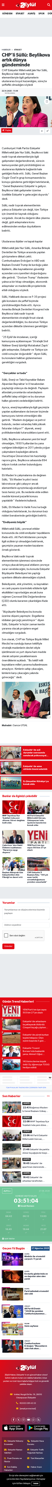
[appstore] (14, 1429)
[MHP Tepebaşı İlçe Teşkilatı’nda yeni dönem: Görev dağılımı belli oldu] (13, 807)
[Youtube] (28, 1420)
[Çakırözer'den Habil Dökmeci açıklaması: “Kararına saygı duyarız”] (13, 836)
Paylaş (8, 130)
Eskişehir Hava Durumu (35, 1442)
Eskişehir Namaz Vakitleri (13, 1451)
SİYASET (20, 13)
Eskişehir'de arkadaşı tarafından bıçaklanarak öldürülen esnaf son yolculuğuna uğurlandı (34, 1179)
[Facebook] (13, 1420)
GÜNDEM (7, 13)
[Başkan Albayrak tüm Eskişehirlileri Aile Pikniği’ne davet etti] (13, 864)
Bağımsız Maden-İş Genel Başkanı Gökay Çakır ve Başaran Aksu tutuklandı (35, 1109)
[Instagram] (23, 1420)
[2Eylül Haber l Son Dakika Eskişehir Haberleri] (26, 5)
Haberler (6, 50)
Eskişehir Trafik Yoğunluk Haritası (35, 1451)
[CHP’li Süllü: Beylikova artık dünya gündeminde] (26, 111)
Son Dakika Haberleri (10, 1468)
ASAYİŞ (31, 13)
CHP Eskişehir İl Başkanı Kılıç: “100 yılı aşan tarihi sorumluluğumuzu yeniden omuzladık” (37, 877)
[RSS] (38, 1420)
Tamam (35, 1483)
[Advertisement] (26, 976)
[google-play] (38, 1429)
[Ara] (48, 5)
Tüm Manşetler (37, 1458)
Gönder (8, 946)
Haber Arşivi (36, 1467)
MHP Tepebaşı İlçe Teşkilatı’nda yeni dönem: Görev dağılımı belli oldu (35, 1123)
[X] (18, 1420)
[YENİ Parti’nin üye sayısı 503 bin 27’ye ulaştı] (38, 836)
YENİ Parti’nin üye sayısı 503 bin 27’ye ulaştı (36, 847)
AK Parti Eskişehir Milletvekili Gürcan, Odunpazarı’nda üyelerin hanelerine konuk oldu (36, 820)
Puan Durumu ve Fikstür (13, 1459)
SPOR (41, 13)
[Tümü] (48, 1096)
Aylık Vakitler (9, 1239)
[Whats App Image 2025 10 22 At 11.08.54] (26, 700)
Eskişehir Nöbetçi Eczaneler (13, 1442)
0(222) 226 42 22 (28, 1403)
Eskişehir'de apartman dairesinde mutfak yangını (33, 1165)
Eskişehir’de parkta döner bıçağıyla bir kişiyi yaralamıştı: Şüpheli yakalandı (35, 1151)
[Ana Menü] (3, 5)
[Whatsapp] (33, 1420)
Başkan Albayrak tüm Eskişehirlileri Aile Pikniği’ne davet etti (12, 875)
